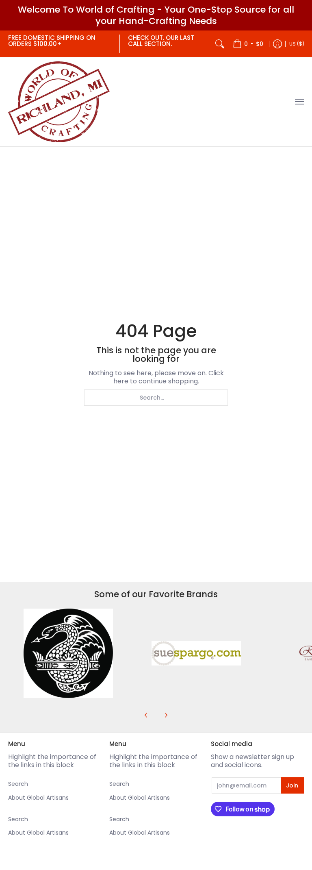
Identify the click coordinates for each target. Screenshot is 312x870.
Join (292, 785)
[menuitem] (248, 43)
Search (18, 784)
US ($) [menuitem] (296, 43)
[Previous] (146, 715)
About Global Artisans (38, 798)
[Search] (220, 43)
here (120, 381)
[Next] (166, 715)
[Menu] (299, 101)
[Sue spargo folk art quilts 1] (196, 653)
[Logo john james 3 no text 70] (68, 653)
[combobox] (156, 397)
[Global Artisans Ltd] (59, 101)
